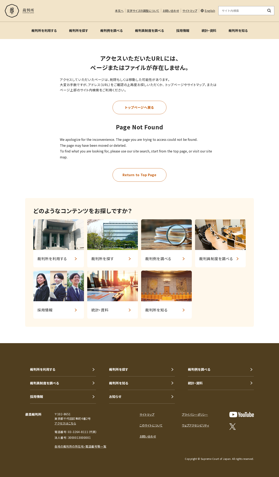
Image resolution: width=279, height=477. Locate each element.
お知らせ (115, 396)
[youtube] (241, 414)
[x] (232, 426)
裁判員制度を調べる (149, 30)
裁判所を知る (238, 30)
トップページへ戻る (139, 107)
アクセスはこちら (65, 423)
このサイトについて (151, 425)
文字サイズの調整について (143, 11)
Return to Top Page (139, 174)
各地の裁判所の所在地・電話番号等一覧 (80, 446)
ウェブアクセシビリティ (195, 425)
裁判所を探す (78, 30)
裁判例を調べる (111, 30)
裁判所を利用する (44, 30)
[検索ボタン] (269, 10)
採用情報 (182, 30)
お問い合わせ (171, 11)
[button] (264, 328)
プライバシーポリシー (195, 414)
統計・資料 (209, 30)
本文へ (119, 11)
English (210, 11)
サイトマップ (189, 11)
